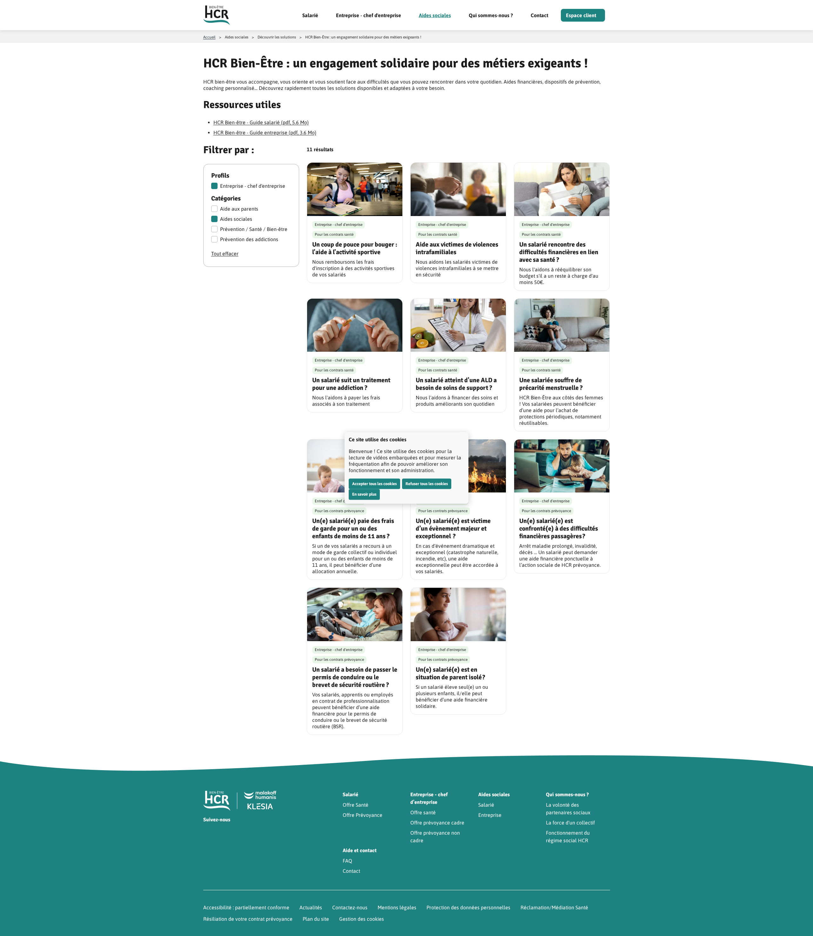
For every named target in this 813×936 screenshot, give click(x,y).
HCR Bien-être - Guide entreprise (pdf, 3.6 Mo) (264, 132)
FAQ (347, 861)
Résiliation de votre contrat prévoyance (247, 919)
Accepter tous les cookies (374, 483)
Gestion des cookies (361, 919)
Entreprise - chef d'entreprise (368, 15)
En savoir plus (364, 494)
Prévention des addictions (249, 239)
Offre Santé (355, 805)
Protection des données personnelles (468, 907)
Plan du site (316, 919)
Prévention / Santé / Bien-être (253, 229)
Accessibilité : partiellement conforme (246, 907)
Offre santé (423, 812)
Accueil (209, 37)
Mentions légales (397, 907)
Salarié (310, 15)
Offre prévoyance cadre (437, 822)
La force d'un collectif (570, 822)
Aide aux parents (239, 209)
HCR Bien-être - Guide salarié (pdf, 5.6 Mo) (261, 122)
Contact (539, 15)
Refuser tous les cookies (427, 483)
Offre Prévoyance (362, 815)
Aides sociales (435, 15)
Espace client (581, 15)
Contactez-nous (349, 907)
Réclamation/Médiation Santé (554, 907)
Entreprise (489, 815)
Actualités (310, 907)
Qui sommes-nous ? (491, 15)
